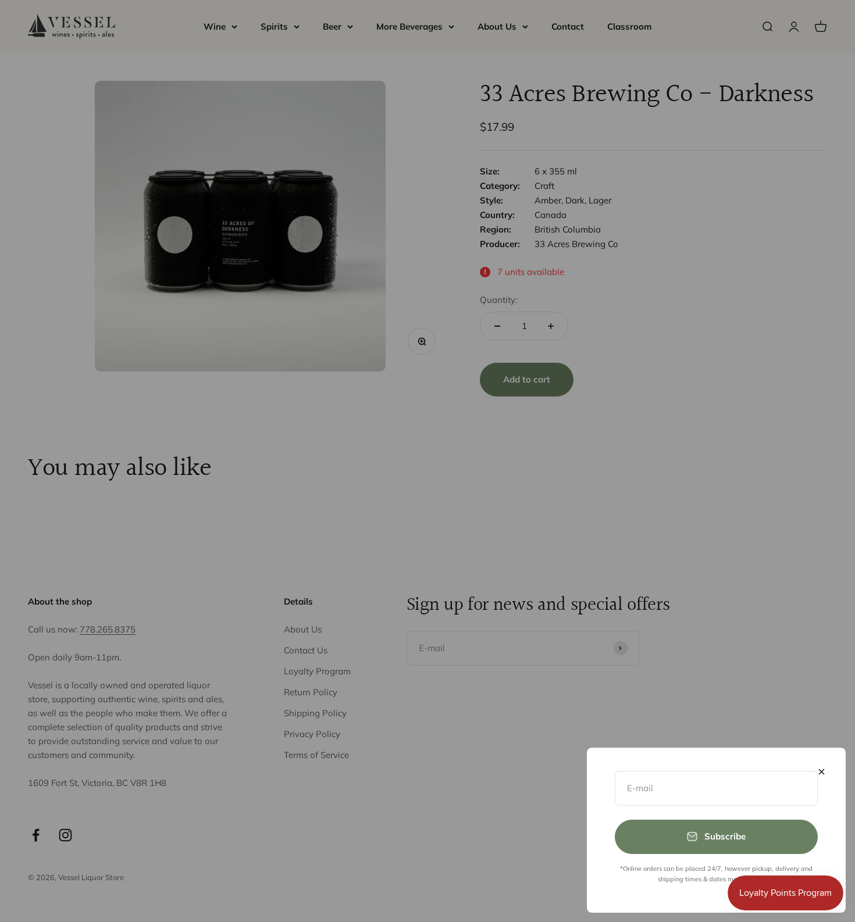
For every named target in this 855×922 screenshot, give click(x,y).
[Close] (821, 771)
